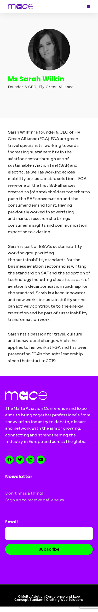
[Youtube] (41, 459)
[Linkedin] (30, 459)
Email (12, 522)
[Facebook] (9, 459)
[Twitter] (20, 459)
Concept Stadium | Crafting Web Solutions (49, 599)
